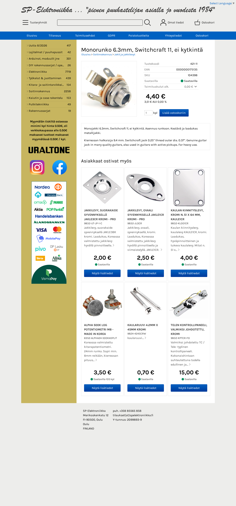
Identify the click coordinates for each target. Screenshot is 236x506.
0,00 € (189, 86)
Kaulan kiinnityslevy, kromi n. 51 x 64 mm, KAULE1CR (187, 215)
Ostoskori (202, 35)
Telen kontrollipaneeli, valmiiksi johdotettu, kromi (189, 329)
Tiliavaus (55, 35)
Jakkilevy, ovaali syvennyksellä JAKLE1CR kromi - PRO (145, 215)
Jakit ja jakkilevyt (124, 54)
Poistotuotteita (139, 35)
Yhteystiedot (173, 35)
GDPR (111, 35)
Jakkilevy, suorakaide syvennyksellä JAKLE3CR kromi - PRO (101, 215)
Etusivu (32, 35)
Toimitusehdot (85, 35)
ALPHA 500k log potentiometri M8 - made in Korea (98, 329)
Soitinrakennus (102, 54)
